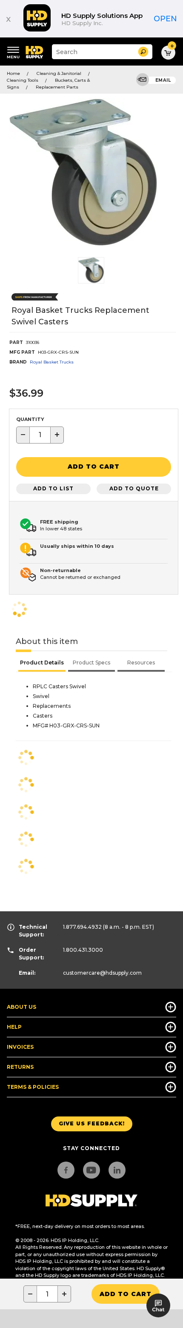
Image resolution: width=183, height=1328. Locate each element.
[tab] (42, 663)
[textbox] (40, 435)
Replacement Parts (57, 87)
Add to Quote (134, 488)
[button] (143, 51)
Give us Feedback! (92, 1123)
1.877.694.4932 (82, 927)
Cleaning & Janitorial (59, 73)
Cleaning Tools (22, 80)
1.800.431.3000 (83, 950)
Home (13, 73)
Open (165, 18)
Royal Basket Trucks (52, 362)
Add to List (53, 488)
